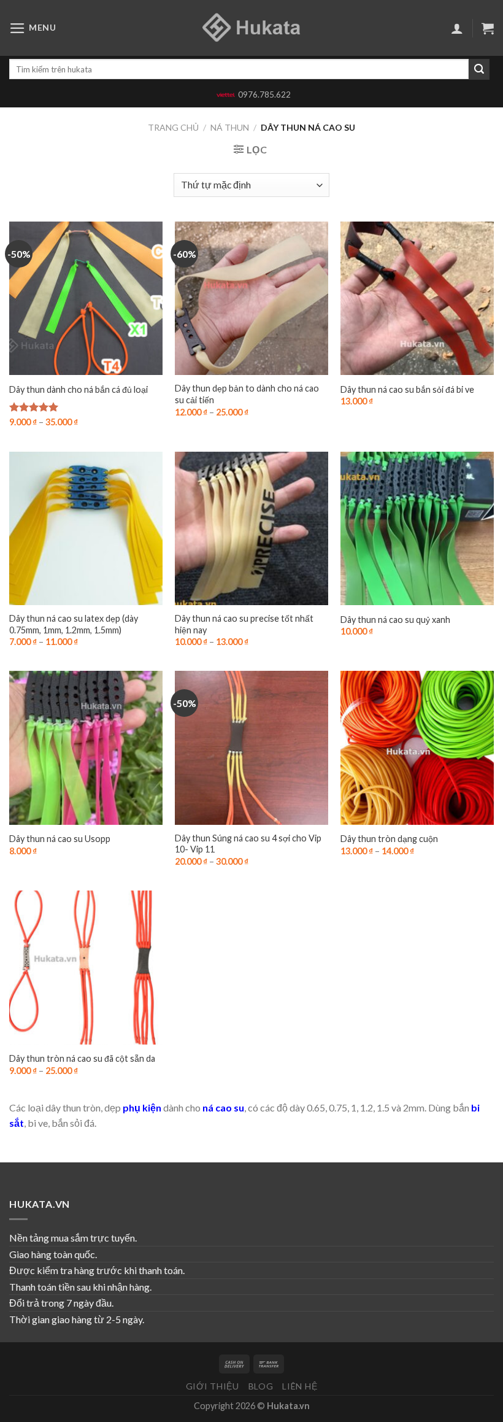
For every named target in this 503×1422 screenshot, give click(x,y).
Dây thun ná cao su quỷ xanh (395, 619)
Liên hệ (299, 1386)
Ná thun (229, 127)
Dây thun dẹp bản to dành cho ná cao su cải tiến (247, 394)
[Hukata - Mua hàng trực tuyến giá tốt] (251, 28)
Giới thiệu (212, 1386)
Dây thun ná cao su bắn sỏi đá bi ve (407, 389)
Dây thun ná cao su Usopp (59, 838)
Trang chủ (173, 127)
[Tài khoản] (457, 28)
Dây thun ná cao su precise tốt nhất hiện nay (244, 624)
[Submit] (479, 69)
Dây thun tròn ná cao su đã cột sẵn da (82, 1058)
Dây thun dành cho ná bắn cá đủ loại (78, 389)
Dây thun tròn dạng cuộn (389, 838)
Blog (261, 1386)
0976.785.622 (264, 94)
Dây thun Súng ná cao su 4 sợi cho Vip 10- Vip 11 (248, 844)
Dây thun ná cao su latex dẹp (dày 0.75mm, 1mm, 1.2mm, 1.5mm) (73, 624)
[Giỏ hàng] (488, 28)
